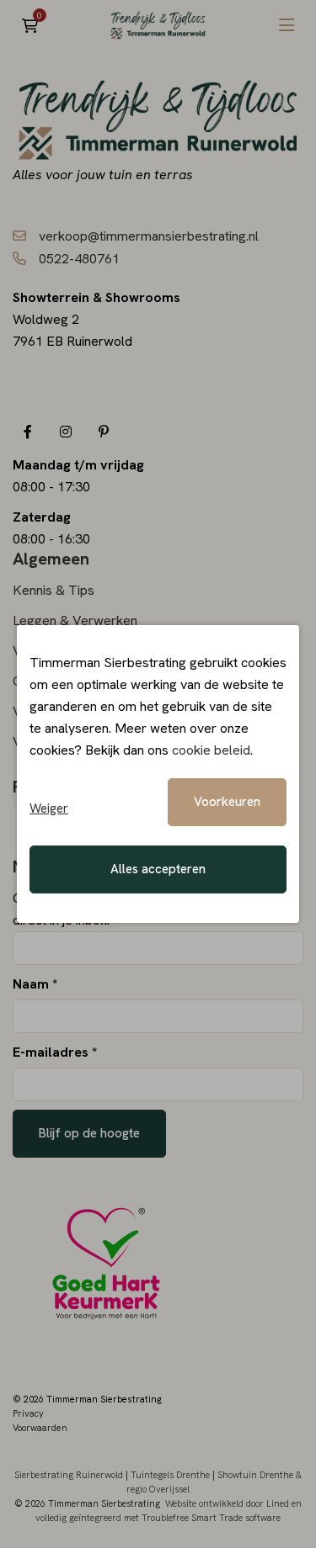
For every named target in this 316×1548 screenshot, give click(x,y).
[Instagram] (65, 431)
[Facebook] (27, 431)
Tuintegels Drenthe (170, 1475)
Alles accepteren (158, 869)
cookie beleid (211, 750)
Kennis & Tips (53, 590)
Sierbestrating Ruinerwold (68, 1475)
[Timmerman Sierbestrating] (158, 25)
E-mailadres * (55, 1052)
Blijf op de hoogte (89, 1133)
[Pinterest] (103, 431)
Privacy (28, 1413)
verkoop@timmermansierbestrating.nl (149, 236)
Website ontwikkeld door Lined (227, 1503)
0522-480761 (79, 259)
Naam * (35, 984)
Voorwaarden (40, 1428)
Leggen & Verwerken (75, 620)
